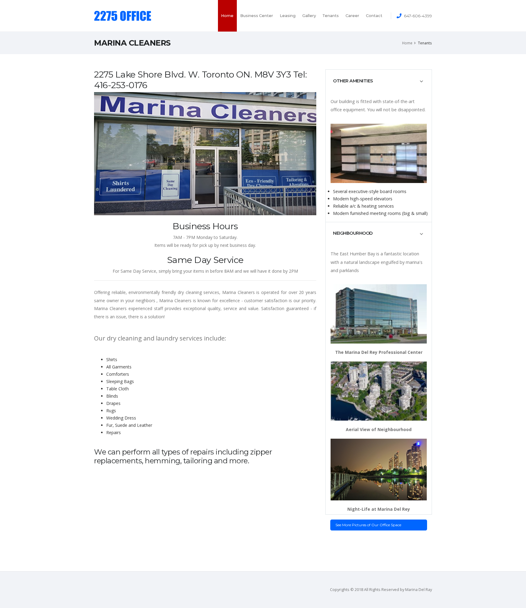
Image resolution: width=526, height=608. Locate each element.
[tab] (378, 80)
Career (352, 15)
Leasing (288, 15)
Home (227, 15)
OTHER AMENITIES (353, 81)
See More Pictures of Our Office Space (368, 525)
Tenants (330, 15)
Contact (374, 15)
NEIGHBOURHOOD (353, 233)
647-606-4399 (418, 15)
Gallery (309, 15)
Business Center (256, 15)
